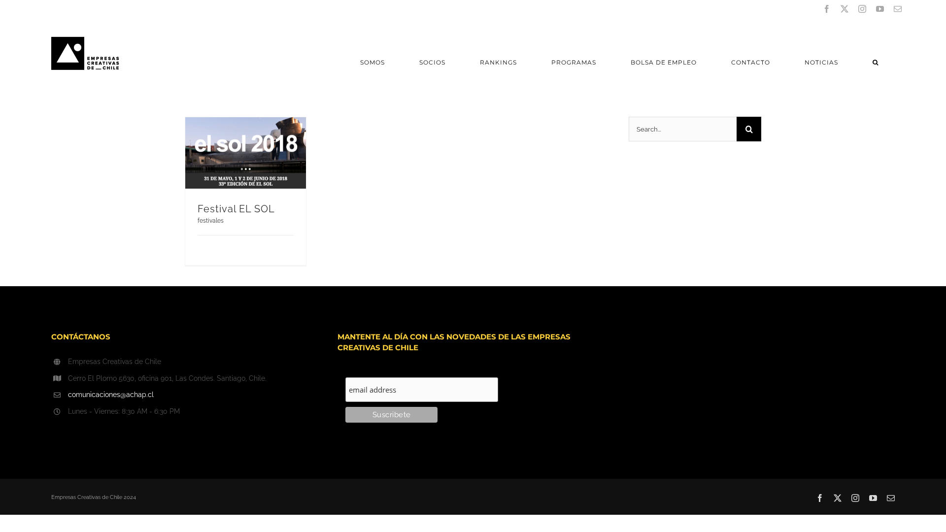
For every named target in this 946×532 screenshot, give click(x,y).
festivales (211, 220)
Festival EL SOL (236, 209)
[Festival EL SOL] (245, 153)
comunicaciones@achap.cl (111, 395)
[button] (875, 62)
